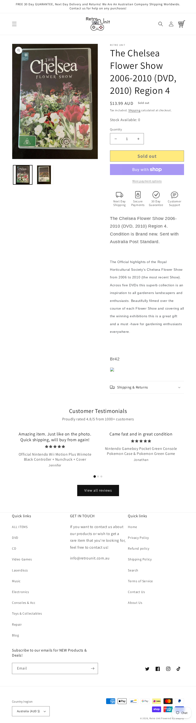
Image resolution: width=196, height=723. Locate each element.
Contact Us (136, 592)
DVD (15, 537)
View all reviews (98, 490)
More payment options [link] (147, 181)
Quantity (116, 129)
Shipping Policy (140, 559)
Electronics (20, 592)
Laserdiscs (20, 570)
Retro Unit (155, 718)
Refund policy (138, 548)
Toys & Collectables (27, 613)
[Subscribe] (92, 668)
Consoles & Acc (23, 602)
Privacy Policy (138, 537)
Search (133, 570)
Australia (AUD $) (28, 711)
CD (14, 548)
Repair (17, 624)
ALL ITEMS (19, 527)
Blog (15, 635)
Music (16, 581)
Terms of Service (140, 581)
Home (132, 527)
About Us (135, 602)
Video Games (22, 559)
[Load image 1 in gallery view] (22, 174)
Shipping (134, 110)
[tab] (94, 476)
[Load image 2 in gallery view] (44, 174)
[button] (14, 24)
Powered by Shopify (172, 718)
